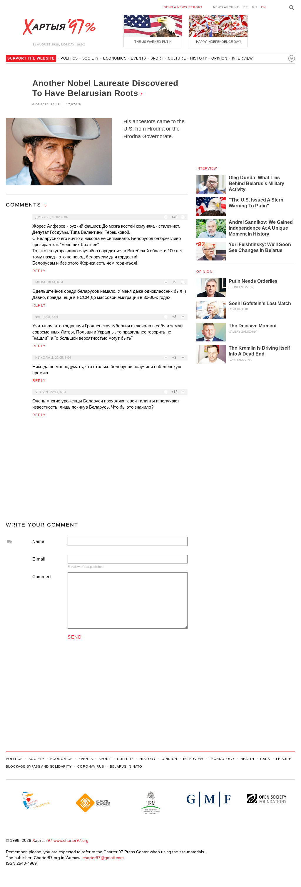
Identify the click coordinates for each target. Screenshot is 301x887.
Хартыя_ (59, 27)
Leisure (283, 759)
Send (75, 636)
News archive (226, 7)
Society (90, 58)
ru (254, 7)
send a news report (183, 7)
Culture (177, 58)
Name (38, 541)
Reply (39, 271)
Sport (156, 58)
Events (138, 58)
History (198, 58)
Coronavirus (90, 766)
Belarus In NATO (126, 766)
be (245, 7)
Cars (265, 759)
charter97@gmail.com (103, 857)
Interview (242, 58)
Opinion (219, 58)
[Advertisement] (97, 472)
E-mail (38, 558)
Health (247, 759)
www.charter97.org (70, 840)
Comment (41, 576)
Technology (222, 759)
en (263, 7)
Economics (114, 58)
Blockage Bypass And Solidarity (38, 766)
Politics (69, 58)
